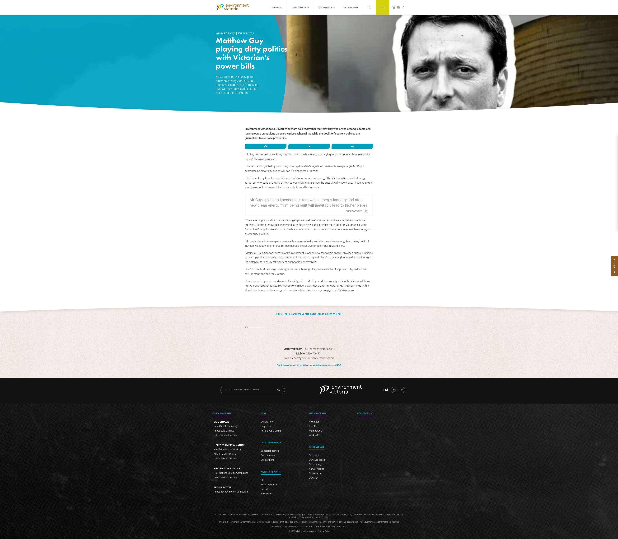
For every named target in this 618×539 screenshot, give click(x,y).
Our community (271, 442)
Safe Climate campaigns (226, 426)
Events (312, 426)
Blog (263, 480)
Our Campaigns (300, 7)
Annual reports (316, 468)
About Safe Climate (224, 430)
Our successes (317, 459)
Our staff (313, 477)
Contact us (364, 413)
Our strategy (315, 464)
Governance (315, 473)
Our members (268, 455)
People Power (222, 487)
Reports (265, 489)
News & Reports (326, 7)
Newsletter (266, 493)
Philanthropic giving (271, 430)
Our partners (267, 459)
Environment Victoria (232, 7)
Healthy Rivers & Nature (229, 445)
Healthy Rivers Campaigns (228, 449)
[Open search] (369, 7)
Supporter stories (270, 450)
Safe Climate (221, 421)
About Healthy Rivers (225, 454)
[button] (614, 266)
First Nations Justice (227, 468)
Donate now (267, 421)
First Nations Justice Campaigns (231, 472)
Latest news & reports (225, 435)
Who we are (276, 7)
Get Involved (350, 7)
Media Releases (226, 33)
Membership (315, 430)
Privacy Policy (324, 531)
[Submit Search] (278, 390)
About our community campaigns (231, 491)
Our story (314, 455)
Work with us (316, 435)
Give (382, 7)
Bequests (266, 426)
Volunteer (314, 421)
